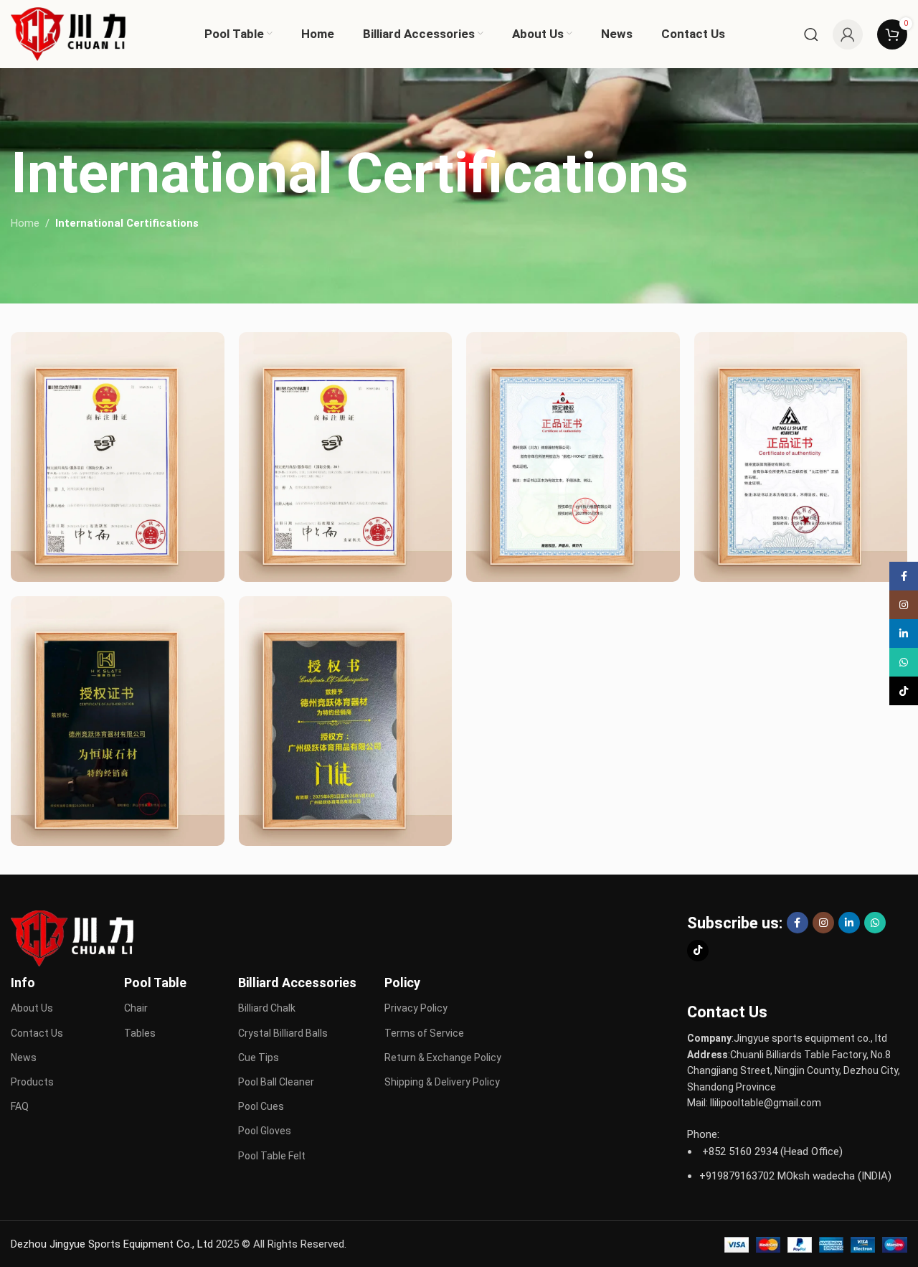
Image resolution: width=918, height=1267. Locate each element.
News (24, 1057)
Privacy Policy (416, 1008)
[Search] (811, 34)
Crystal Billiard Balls (283, 1033)
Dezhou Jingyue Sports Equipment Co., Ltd (112, 1244)
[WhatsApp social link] (875, 922)
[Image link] (72, 937)
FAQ (20, 1106)
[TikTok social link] (698, 950)
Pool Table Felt (272, 1156)
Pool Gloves (264, 1130)
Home (25, 223)
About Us (32, 1008)
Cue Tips (258, 1057)
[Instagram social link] (823, 922)
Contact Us (37, 1033)
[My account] (847, 34)
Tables (140, 1033)
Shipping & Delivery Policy (442, 1082)
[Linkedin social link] (849, 922)
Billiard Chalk (266, 1008)
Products (32, 1082)
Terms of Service (424, 1033)
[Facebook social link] (797, 922)
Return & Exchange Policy (442, 1057)
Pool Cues (261, 1106)
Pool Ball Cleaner (276, 1082)
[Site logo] (68, 33)
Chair (136, 1008)
